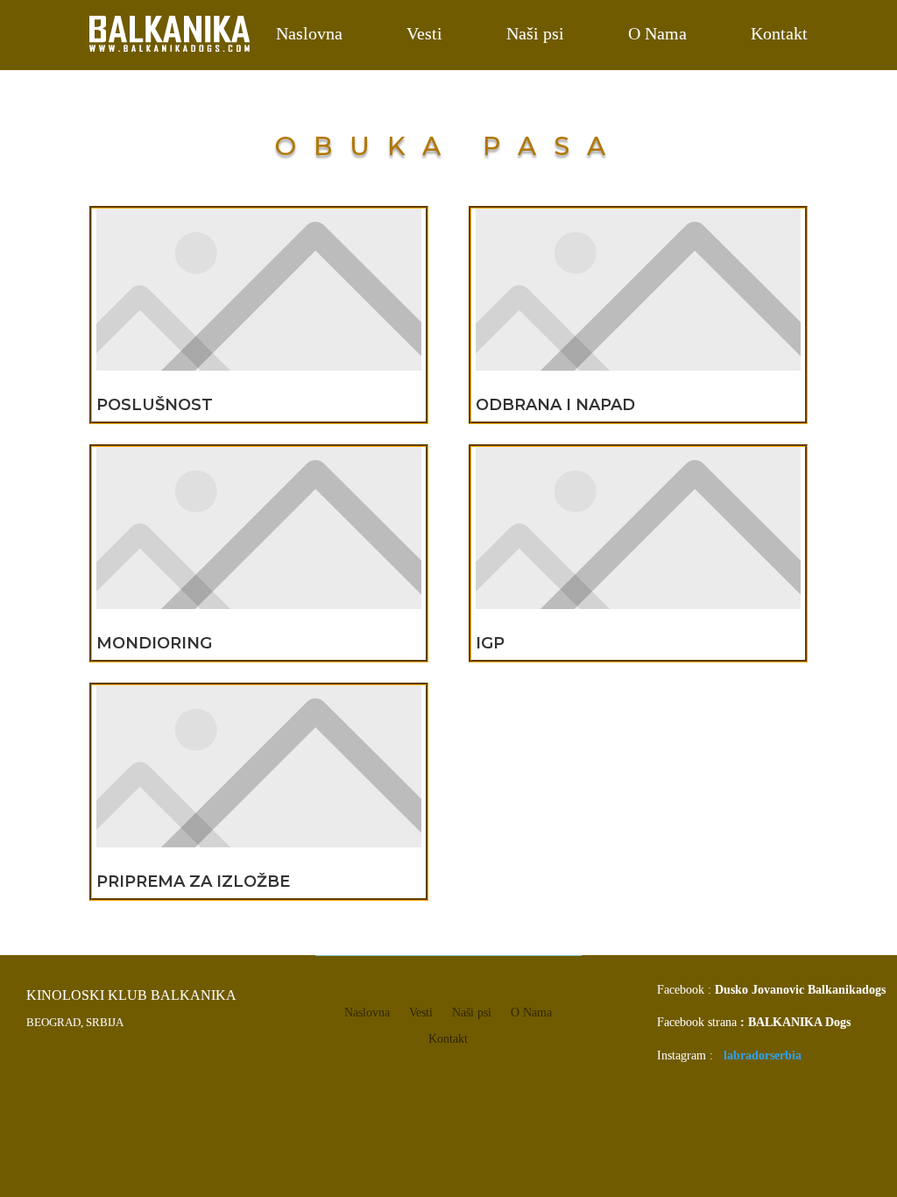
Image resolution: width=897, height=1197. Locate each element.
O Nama (657, 33)
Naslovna (309, 33)
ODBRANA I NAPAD (555, 404)
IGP (490, 643)
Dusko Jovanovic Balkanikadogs (800, 989)
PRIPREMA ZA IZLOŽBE (193, 881)
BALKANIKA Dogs (799, 1022)
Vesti (424, 33)
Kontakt (779, 33)
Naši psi (535, 33)
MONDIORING (154, 643)
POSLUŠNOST (154, 404)
